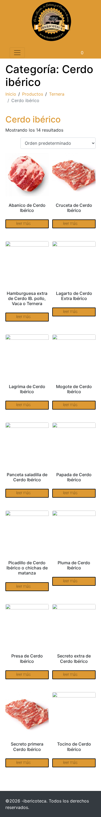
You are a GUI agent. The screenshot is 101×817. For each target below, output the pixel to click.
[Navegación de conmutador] (17, 52)
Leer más (23, 223)
